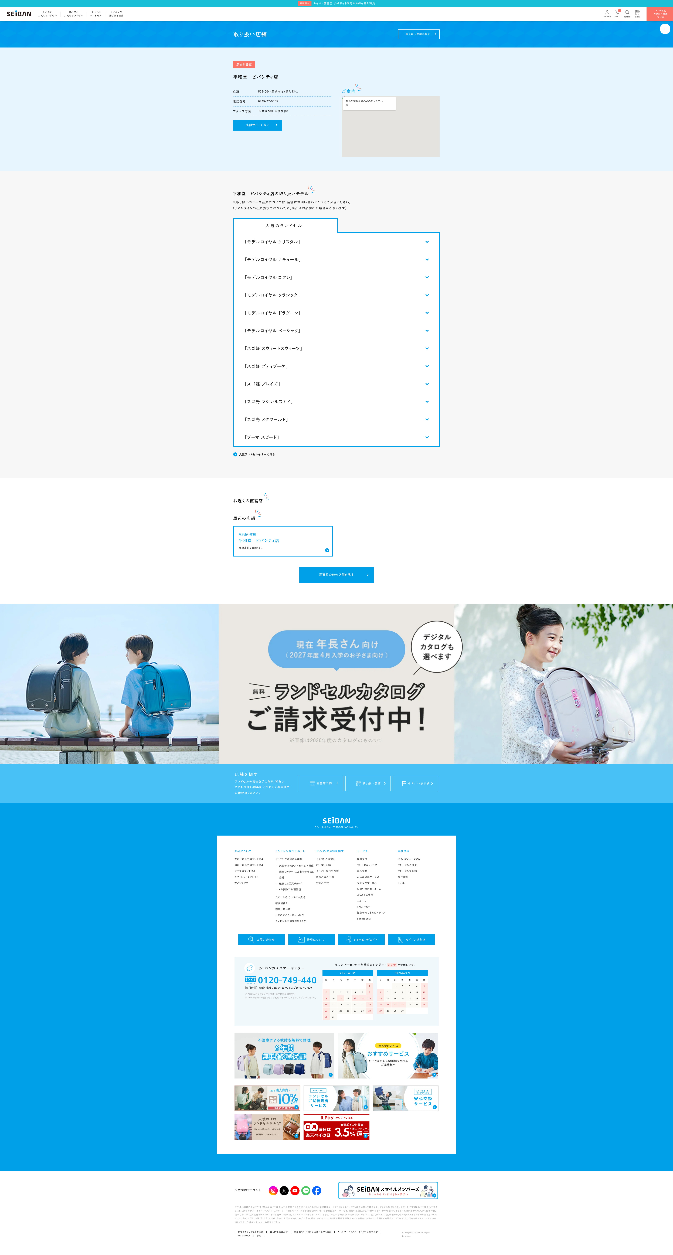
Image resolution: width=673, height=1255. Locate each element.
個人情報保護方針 (279, 1232)
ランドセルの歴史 (407, 865)
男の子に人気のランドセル (249, 865)
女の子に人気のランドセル (249, 859)
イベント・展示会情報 (327, 871)
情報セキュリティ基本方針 (250, 1232)
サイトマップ (244, 1235)
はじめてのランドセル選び (289, 915)
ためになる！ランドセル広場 (290, 897)
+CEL (401, 883)
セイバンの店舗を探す (330, 851)
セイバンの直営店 (325, 859)
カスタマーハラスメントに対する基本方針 (358, 1232)
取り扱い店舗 (323, 865)
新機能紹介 (281, 903)
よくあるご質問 (365, 895)
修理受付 (362, 859)
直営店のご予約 (325, 877)
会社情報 (404, 851)
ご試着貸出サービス (368, 877)
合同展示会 (322, 883)
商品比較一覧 (283, 909)
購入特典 (362, 871)
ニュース (361, 901)
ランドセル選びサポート (290, 851)
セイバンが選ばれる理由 (288, 859)
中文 (259, 1235)
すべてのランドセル (245, 871)
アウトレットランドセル (246, 877)
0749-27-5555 (268, 101)
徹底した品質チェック (291, 883)
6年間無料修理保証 (290, 889)
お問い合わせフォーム (369, 889)
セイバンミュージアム (409, 859)
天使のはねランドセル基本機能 (296, 865)
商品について (243, 851)
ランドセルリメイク (367, 865)
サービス (362, 851)
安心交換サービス (367, 883)
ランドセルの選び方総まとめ (291, 921)
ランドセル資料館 (407, 871)
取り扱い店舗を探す (418, 34)
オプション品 (241, 883)
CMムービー (364, 906)
